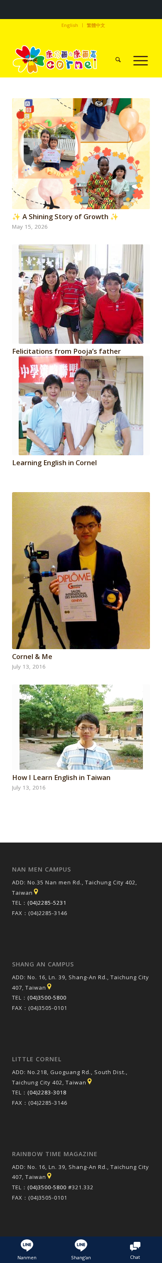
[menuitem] (70, 25)
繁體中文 (96, 25)
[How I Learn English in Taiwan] (81, 727)
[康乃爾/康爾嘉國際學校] (67, 60)
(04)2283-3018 (46, 1092)
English (69, 25)
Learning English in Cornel (54, 462)
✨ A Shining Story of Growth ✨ (65, 216)
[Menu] (136, 60)
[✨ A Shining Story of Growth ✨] (81, 153)
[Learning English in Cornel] (81, 405)
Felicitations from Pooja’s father (66, 351)
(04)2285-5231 (46, 902)
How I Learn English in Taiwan (61, 777)
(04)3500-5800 (46, 997)
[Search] (114, 60)
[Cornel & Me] (81, 570)
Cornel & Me (32, 656)
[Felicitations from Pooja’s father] (81, 294)
